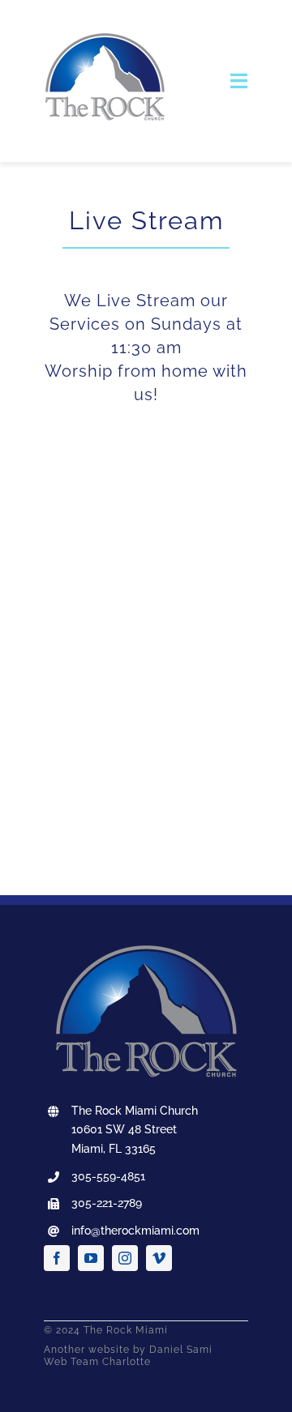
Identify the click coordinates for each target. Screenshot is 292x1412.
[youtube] (91, 1258)
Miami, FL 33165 (113, 1148)
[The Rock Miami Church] (104, 22)
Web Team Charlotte (97, 1361)
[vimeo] (159, 1258)
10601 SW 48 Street (124, 1129)
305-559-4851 (108, 1176)
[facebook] (57, 1258)
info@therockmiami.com (135, 1230)
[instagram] (125, 1258)
